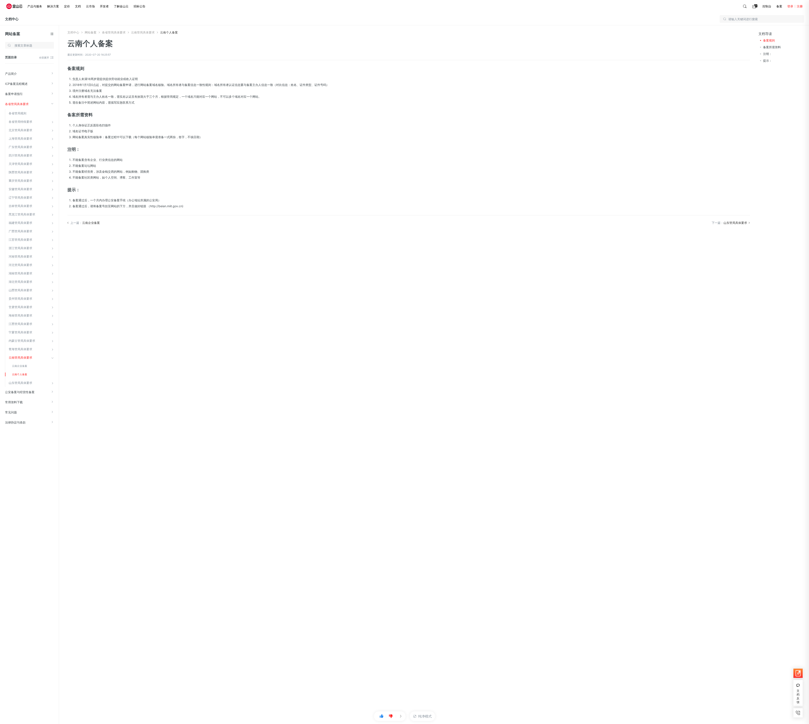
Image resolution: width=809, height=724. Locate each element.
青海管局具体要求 (20, 349)
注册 (800, 6)
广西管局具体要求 (20, 231)
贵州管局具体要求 (20, 298)
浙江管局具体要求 (20, 248)
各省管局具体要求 (17, 104)
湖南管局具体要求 (20, 273)
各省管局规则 (17, 113)
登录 (790, 6)
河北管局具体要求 (20, 265)
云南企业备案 (19, 365)
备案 (779, 6)
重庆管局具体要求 (20, 180)
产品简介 (11, 73)
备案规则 (769, 40)
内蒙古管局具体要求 (22, 340)
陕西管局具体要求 (20, 172)
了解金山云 (121, 6)
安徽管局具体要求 (20, 189)
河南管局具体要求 (20, 256)
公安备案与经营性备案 (20, 392)
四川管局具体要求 (20, 155)
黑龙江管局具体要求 (22, 214)
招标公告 (139, 6)
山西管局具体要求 (20, 290)
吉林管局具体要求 (20, 206)
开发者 (104, 6)
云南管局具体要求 (20, 357)
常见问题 (11, 412)
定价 (67, 6)
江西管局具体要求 (20, 324)
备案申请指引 (14, 94)
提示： (767, 60)
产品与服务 (34, 6)
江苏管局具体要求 (20, 239)
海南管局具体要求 (20, 315)
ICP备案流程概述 (16, 83)
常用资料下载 (14, 402)
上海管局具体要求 (20, 138)
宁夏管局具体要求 (20, 332)
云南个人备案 (19, 374)
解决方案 (53, 6)
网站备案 (12, 34)
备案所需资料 (772, 47)
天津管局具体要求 (20, 164)
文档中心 (12, 19)
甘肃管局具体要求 (20, 307)
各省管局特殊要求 (20, 121)
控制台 (766, 6)
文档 (78, 6)
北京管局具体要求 (20, 130)
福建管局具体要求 (20, 222)
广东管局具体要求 (20, 147)
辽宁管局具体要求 (20, 197)
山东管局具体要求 (20, 383)
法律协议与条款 (15, 422)
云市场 (90, 6)
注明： (767, 54)
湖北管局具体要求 (20, 281)
